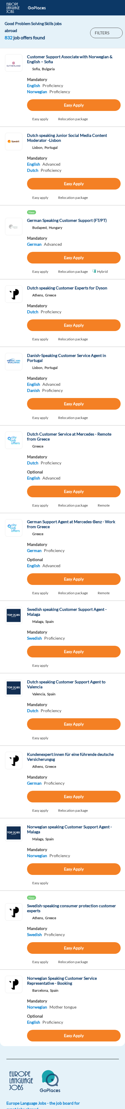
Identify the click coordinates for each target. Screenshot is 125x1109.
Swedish (34, 638)
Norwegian (37, 91)
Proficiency (52, 85)
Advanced (51, 164)
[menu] (111, 8)
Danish (33, 390)
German (34, 244)
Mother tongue (62, 1006)
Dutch (32, 170)
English (33, 85)
